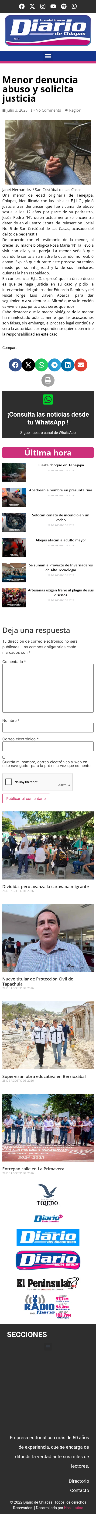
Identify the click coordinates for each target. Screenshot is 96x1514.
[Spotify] (64, 6)
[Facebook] (22, 6)
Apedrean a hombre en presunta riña (60, 490)
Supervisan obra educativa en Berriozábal (44, 1076)
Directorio (79, 1481)
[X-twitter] (32, 6)
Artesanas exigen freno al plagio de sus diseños (61, 592)
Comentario (14, 661)
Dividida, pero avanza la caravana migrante (46, 886)
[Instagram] (43, 6)
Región (75, 110)
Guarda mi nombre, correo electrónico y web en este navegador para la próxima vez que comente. (46, 763)
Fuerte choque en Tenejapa (61, 465)
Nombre (11, 720)
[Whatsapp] (74, 6)
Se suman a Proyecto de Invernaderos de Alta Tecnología (61, 567)
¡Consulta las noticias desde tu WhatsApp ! (48, 418)
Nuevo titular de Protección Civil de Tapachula (37, 981)
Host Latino (73, 1508)
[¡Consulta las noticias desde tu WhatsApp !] (48, 399)
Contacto (79, 1490)
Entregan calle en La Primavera (33, 1169)
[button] (48, 56)
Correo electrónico (20, 739)
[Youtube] (53, 6)
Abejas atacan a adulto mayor (61, 540)
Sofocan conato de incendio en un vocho (60, 517)
